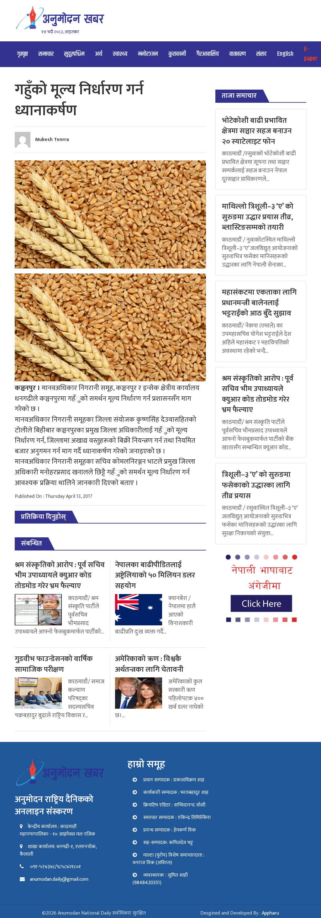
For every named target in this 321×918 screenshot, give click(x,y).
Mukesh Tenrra (52, 139)
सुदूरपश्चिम (74, 54)
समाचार (46, 54)
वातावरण (237, 54)
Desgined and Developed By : (239, 913)
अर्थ (98, 54)
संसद (261, 54)
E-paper (311, 54)
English (285, 54)
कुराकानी (177, 54)
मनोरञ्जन (148, 54)
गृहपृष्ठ (22, 54)
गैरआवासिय (208, 54)
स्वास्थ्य (120, 54)
